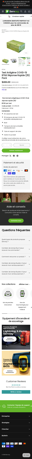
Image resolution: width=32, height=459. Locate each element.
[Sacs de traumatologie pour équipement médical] (22, 294)
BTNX (3, 69)
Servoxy (8, 454)
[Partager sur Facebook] (14, 156)
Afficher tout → (24, 284)
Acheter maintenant (16, 150)
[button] (29, 11)
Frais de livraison (7, 85)
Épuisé (22, 145)
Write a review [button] (16, 392)
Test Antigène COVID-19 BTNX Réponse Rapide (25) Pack (15, 31)
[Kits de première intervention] (8, 294)
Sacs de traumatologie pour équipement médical (22, 306)
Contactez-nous (16, 220)
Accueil (4, 29)
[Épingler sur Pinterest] (17, 156)
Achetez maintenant (10, 339)
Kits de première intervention (8, 304)
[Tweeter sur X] (10, 156)
